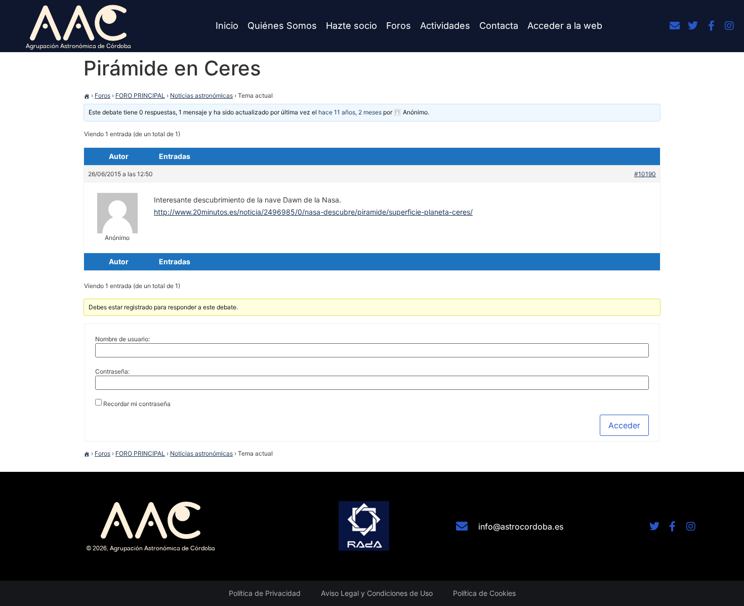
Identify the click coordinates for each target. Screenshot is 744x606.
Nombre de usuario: (122, 339)
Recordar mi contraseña (137, 404)
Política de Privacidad (265, 593)
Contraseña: (112, 372)
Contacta (498, 25)
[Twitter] (693, 26)
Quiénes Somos (282, 25)
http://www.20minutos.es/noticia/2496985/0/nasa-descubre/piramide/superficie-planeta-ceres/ (313, 212)
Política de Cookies (484, 593)
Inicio (227, 25)
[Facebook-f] (711, 26)
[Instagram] (729, 26)
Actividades (445, 25)
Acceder (624, 425)
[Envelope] (675, 26)
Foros (398, 25)
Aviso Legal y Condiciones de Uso (377, 593)
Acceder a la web (564, 25)
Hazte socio (351, 25)
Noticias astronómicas (201, 95)
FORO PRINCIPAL (140, 95)
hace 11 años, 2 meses (350, 112)
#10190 (645, 174)
